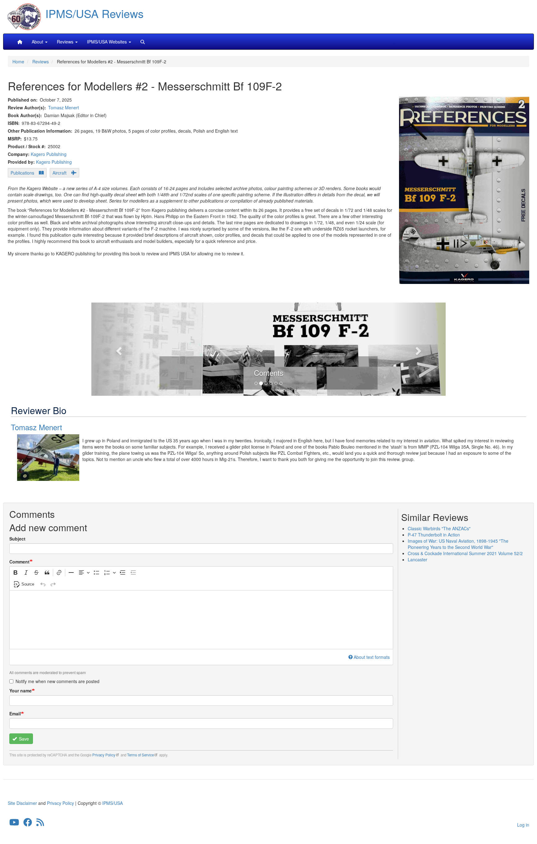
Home (18, 61)
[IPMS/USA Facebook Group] (27, 823)
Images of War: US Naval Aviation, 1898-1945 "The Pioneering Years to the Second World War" (458, 544)
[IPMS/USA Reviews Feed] (40, 823)
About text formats (372, 657)
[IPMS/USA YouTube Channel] (14, 823)
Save (23, 739)
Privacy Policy (103, 754)
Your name (20, 690)
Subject (17, 539)
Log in (523, 825)
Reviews (40, 61)
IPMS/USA (112, 803)
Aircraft (60, 173)
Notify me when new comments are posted (57, 681)
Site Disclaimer (22, 803)
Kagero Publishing (49, 154)
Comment (19, 562)
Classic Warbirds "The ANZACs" (439, 528)
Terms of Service (140, 754)
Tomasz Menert (63, 107)
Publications (22, 173)
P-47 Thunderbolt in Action (434, 534)
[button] (268, 348)
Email (15, 713)
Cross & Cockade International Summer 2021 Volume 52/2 (465, 553)
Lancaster (417, 559)
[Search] (142, 41)
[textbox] (201, 619)
